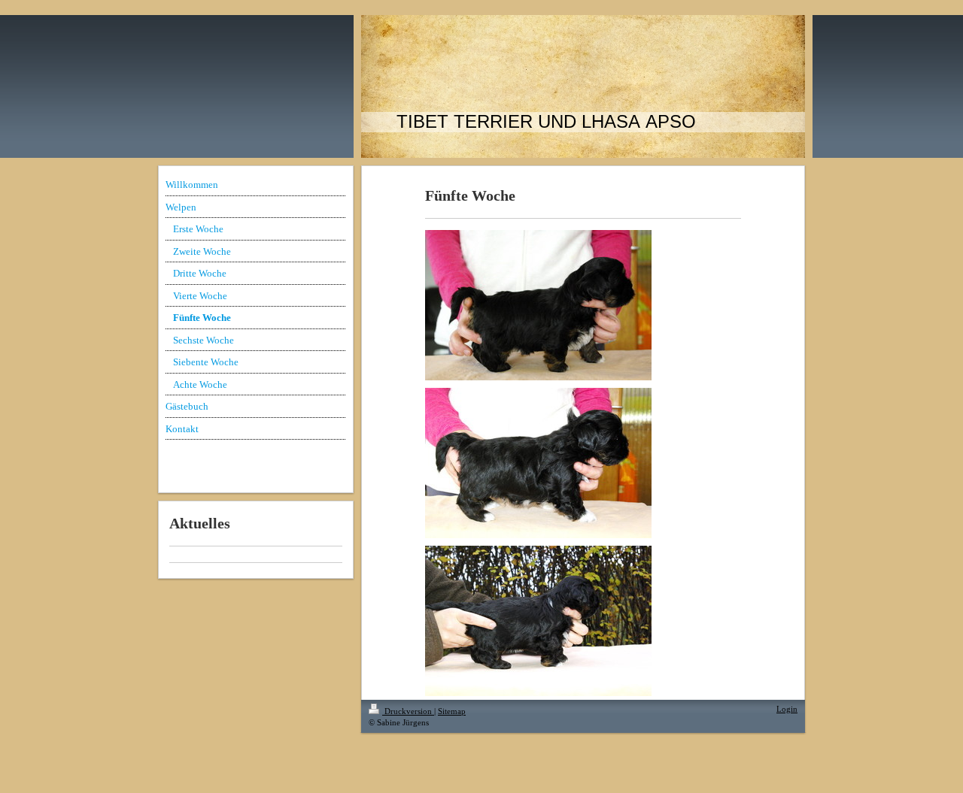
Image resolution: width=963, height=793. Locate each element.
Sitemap (452, 711)
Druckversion (408, 711)
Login (786, 708)
